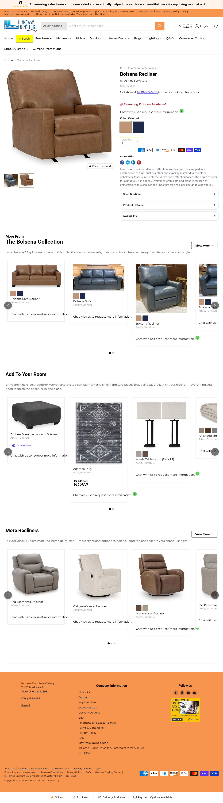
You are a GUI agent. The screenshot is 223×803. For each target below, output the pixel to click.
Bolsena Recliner (147, 323)
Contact (22, 11)
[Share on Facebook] (122, 162)
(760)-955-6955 (147, 92)
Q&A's (170, 38)
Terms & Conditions (149, 11)
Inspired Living (39, 11)
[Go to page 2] (113, 353)
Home (8, 38)
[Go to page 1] (110, 353)
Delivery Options (80, 11)
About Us (9, 11)
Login (204, 26)
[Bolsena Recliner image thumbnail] (26, 181)
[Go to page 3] (114, 643)
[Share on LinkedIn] (133, 162)
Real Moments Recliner (26, 601)
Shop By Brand (15, 48)
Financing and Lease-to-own (118, 11)
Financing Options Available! (144, 104)
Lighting (153, 38)
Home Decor (118, 38)
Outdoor (96, 38)
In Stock (24, 38)
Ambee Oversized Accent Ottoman (34, 434)
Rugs (137, 38)
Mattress (63, 38)
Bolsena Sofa (82, 301)
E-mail (25, 705)
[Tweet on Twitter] (128, 162)
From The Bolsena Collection (138, 68)
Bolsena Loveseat (211, 307)
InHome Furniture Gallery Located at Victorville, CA (63, 14)
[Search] (159, 26)
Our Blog (100, 14)
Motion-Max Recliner (150, 613)
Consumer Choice (191, 38)
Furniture (42, 38)
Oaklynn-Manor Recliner (90, 606)
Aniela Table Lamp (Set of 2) (155, 459)
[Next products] (215, 305)
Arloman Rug (82, 469)
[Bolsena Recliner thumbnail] (11, 181)
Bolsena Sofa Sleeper (25, 299)
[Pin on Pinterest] (139, 162)
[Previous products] (8, 305)
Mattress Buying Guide (17, 14)
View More (202, 245)
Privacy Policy (171, 11)
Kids (79, 38)
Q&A (96, 11)
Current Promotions (47, 48)
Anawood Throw (210, 435)
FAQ (185, 11)
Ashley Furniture (135, 80)
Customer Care (59, 11)
